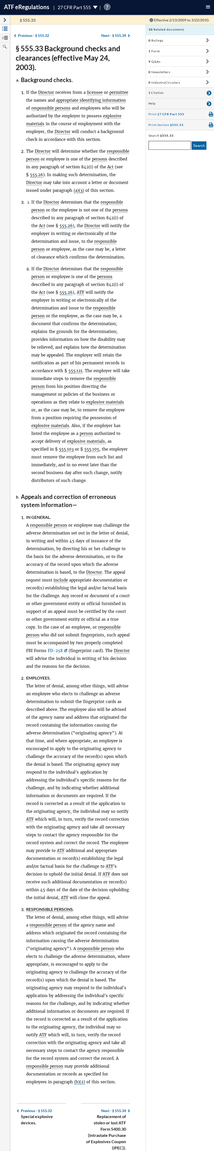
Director (46, 92)
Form (154, 51)
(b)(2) (79, 1081)
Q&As (154, 62)
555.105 (91, 449)
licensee (95, 92)
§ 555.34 (113, 35)
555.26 (36, 174)
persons (99, 159)
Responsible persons (49, 909)
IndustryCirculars (164, 82)
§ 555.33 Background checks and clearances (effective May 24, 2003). (68, 58)
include (61, 580)
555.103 (66, 449)
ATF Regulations (26, 6)
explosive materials (105, 402)
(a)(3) (79, 190)
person (86, 433)
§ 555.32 (33, 35)
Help (152, 103)
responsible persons (50, 108)
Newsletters (159, 72)
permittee (118, 92)
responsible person (48, 525)
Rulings (155, 40)
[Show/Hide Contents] (207, 40)
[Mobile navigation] (208, 7)
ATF (80, 292)
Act (110, 166)
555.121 (75, 370)
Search (199, 145)
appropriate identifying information (91, 100)
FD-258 (55, 650)
